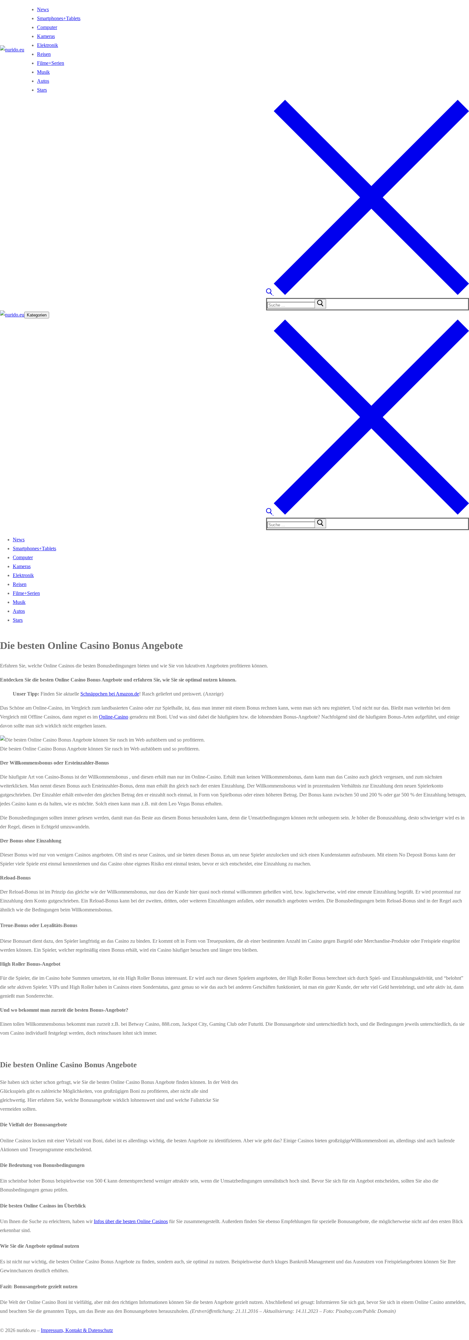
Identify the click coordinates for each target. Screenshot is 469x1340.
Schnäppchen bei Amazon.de (109, 694)
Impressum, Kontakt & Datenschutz (77, 1330)
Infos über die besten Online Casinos (131, 1221)
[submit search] (320, 303)
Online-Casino (113, 716)
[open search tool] (367, 293)
